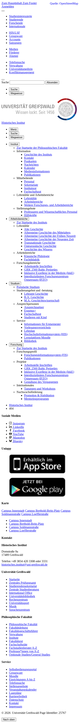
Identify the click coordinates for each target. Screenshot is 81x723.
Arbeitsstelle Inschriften (38, 266)
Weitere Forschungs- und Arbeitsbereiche (48, 205)
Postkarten (30, 161)
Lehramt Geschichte (36, 293)
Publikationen (32, 174)
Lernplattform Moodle (37, 337)
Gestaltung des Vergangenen (41, 381)
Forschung (16, 344)
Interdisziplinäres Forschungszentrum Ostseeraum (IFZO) (46, 278)
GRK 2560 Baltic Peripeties (40, 269)
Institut (14, 144)
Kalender (29, 168)
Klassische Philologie (37, 256)
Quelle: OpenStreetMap (64, 3)
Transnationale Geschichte (39, 242)
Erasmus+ (30, 310)
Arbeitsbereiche (33, 201)
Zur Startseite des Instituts (32, 222)
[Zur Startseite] (39, 119)
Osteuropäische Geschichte (40, 246)
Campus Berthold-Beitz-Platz (26, 523)
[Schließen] (3, 10)
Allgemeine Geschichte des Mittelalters (47, 232)
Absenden (52, 82)
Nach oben (9, 719)
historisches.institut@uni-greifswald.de (24, 564)
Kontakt (29, 157)
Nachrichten (31, 164)
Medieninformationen (37, 171)
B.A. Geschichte (34, 297)
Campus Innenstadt (20, 520)
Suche (5, 82)
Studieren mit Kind (35, 317)
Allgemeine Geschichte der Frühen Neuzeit (50, 236)
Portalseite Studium (28, 287)
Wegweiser (16, 137)
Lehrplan (29, 330)
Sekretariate (31, 184)
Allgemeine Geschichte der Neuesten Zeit (49, 239)
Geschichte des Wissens (38, 249)
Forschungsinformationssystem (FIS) (46, 355)
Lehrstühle (30, 198)
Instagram (18, 423)
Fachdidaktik (32, 259)
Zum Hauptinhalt (12, 3)
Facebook (18, 430)
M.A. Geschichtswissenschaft (41, 300)
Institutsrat (30, 188)
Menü (14, 129)
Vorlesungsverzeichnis (37, 327)
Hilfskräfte (30, 215)
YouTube (18, 434)
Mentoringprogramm (36, 398)
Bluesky (17, 441)
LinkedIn (18, 427)
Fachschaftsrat (32, 191)
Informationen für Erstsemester (42, 324)
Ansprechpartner (34, 307)
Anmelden (8, 6)
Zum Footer (30, 3)
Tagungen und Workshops (39, 388)
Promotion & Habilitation (39, 395)
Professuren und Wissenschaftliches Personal (50, 211)
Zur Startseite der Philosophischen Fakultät (42, 147)
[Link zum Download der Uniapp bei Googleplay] (37, 495)
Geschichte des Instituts (38, 154)
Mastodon (18, 437)
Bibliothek (30, 341)
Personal (29, 181)
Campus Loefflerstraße (22, 530)
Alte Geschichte (33, 229)
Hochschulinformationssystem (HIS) (45, 334)
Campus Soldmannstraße (24, 527)
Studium (15, 283)
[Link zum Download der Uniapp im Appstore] (37, 472)
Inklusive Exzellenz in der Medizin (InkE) (49, 273)
